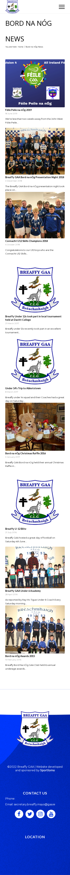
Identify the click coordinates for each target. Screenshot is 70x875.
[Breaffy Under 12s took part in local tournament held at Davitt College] (35, 290)
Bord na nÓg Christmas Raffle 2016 (25, 453)
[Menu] (60, 7)
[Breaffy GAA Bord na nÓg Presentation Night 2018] (35, 151)
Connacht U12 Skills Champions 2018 (26, 241)
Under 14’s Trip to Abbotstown (23, 388)
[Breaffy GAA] (29, 7)
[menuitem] (60, 7)
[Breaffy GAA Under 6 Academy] (35, 567)
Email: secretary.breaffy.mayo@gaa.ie (30, 804)
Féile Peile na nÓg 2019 (18, 109)
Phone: (10, 798)
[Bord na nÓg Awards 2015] (35, 629)
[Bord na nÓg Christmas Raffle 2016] (35, 427)
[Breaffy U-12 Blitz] (35, 502)
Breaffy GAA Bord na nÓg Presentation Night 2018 (34, 177)
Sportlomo (47, 770)
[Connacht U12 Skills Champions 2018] (35, 215)
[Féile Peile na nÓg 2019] (35, 83)
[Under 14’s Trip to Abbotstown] (35, 362)
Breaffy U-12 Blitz (15, 528)
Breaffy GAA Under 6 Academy (23, 590)
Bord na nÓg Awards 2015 (20, 656)
